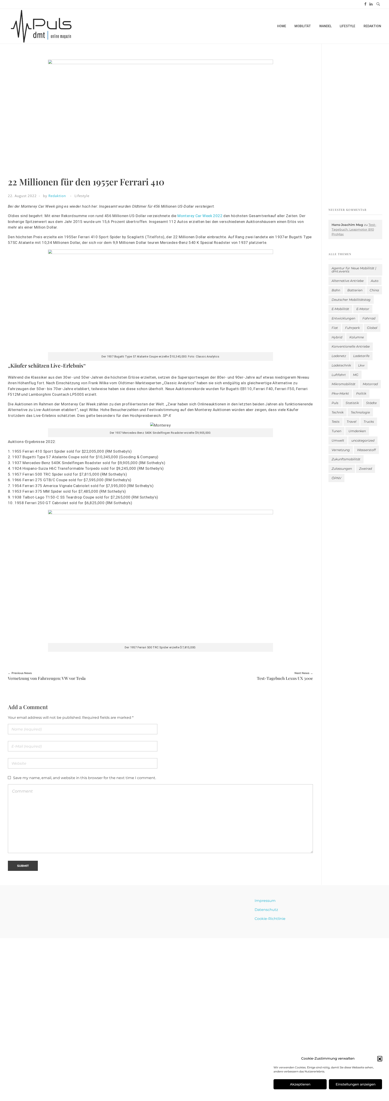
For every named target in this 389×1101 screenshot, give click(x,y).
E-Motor (362, 309)
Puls (335, 403)
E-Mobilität (340, 309)
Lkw (361, 365)
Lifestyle (82, 195)
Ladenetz (339, 356)
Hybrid (337, 337)
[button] (380, 1058)
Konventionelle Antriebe (351, 346)
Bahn (336, 290)
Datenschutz (266, 910)
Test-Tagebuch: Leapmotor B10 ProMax (354, 229)
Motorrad (370, 384)
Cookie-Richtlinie (270, 919)
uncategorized (362, 440)
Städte (371, 403)
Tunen (336, 431)
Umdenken (357, 431)
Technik (338, 412)
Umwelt (338, 440)
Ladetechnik (341, 365)
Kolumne (356, 337)
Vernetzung (341, 450)
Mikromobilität (343, 384)
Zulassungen (342, 469)
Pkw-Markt (340, 393)
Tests (335, 422)
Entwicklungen (343, 318)
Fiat (335, 328)
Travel (351, 422)
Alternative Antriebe (348, 281)
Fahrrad (368, 318)
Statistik (352, 403)
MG (355, 375)
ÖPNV (336, 478)
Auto (374, 281)
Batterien (354, 290)
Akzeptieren (300, 1084)
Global (372, 328)
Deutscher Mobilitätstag (351, 300)
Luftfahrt (339, 375)
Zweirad (365, 469)
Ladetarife (361, 356)
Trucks (369, 422)
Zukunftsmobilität (346, 459)
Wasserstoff (366, 450)
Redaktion (57, 195)
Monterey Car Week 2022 (199, 215)
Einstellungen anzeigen (355, 1084)
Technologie (360, 412)
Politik (361, 393)
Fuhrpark (352, 328)
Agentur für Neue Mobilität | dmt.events (354, 269)
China (374, 290)
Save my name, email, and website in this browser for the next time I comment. (84, 778)
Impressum (265, 901)
